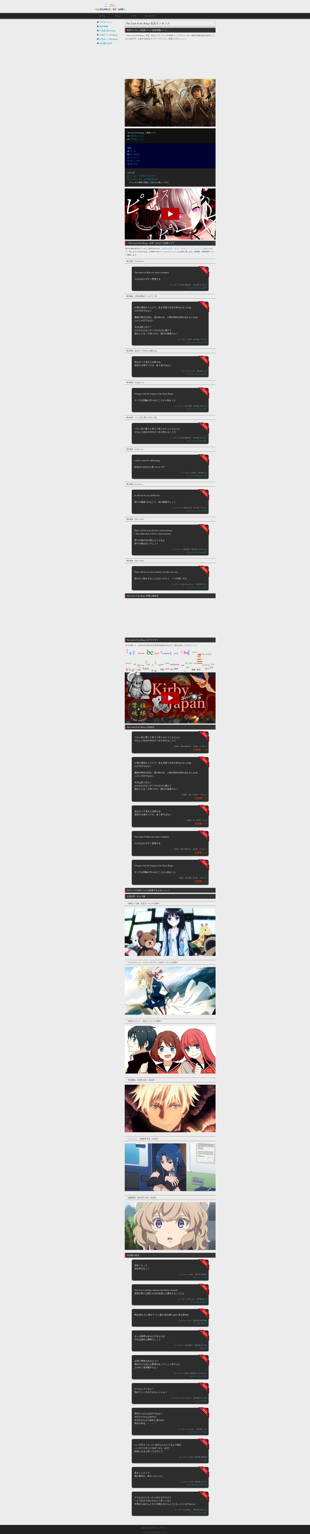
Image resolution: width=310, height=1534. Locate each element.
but (161, 652)
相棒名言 (203, 1348)
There (140, 653)
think (190, 663)
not (148, 664)
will (200, 658)
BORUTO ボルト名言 (198, 1376)
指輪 (193, 669)
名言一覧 (132, 151)
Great (127, 651)
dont (170, 653)
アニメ (118, 16)
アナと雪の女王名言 (199, 1302)
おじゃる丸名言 (200, 1401)
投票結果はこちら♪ (136, 136)
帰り (172, 669)
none (146, 662)
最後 (211, 667)
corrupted (165, 653)
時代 (207, 668)
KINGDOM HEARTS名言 (197, 1485)
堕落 (162, 669)
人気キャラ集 (134, 160)
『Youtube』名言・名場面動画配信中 (144, 179)
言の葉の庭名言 (200, 1323)
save (182, 665)
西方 (145, 668)
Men (130, 653)
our (162, 664)
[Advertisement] (170, 58)
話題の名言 (133, 164)
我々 (188, 667)
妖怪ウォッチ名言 (200, 1277)
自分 (139, 670)
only (159, 665)
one (155, 662)
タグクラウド (134, 157)
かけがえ (206, 665)
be (150, 652)
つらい (134, 669)
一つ (142, 667)
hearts (194, 652)
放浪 (198, 669)
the (186, 663)
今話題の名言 (105, 43)
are (143, 653)
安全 (167, 668)
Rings (133, 653)
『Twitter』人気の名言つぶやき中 (142, 176)
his (203, 654)
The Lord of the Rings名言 (197, 288)
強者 (176, 668)
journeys (128, 663)
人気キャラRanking (108, 39)
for (186, 652)
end (181, 651)
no (143, 665)
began (157, 653)
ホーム (102, 16)
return (167, 663)
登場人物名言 (134, 154)
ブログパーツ (105, 22)
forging (189, 652)
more (139, 665)
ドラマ (134, 16)
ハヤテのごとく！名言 (198, 1432)
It (129, 653)
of (152, 665)
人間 (147, 668)
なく (139, 666)
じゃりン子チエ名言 (199, 1512)
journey (209, 654)
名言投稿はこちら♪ (136, 139)
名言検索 (103, 26)
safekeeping (174, 664)
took (195, 663)
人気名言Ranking (107, 30)
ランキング (150, 16)
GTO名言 (203, 1460)
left (135, 664)
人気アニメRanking (108, 34)
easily (176, 653)
